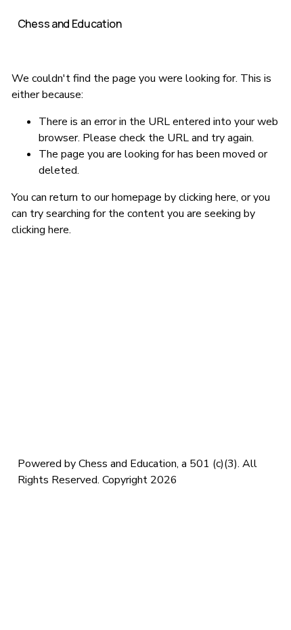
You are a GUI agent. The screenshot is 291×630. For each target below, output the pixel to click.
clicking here (207, 197)
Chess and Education (70, 23)
